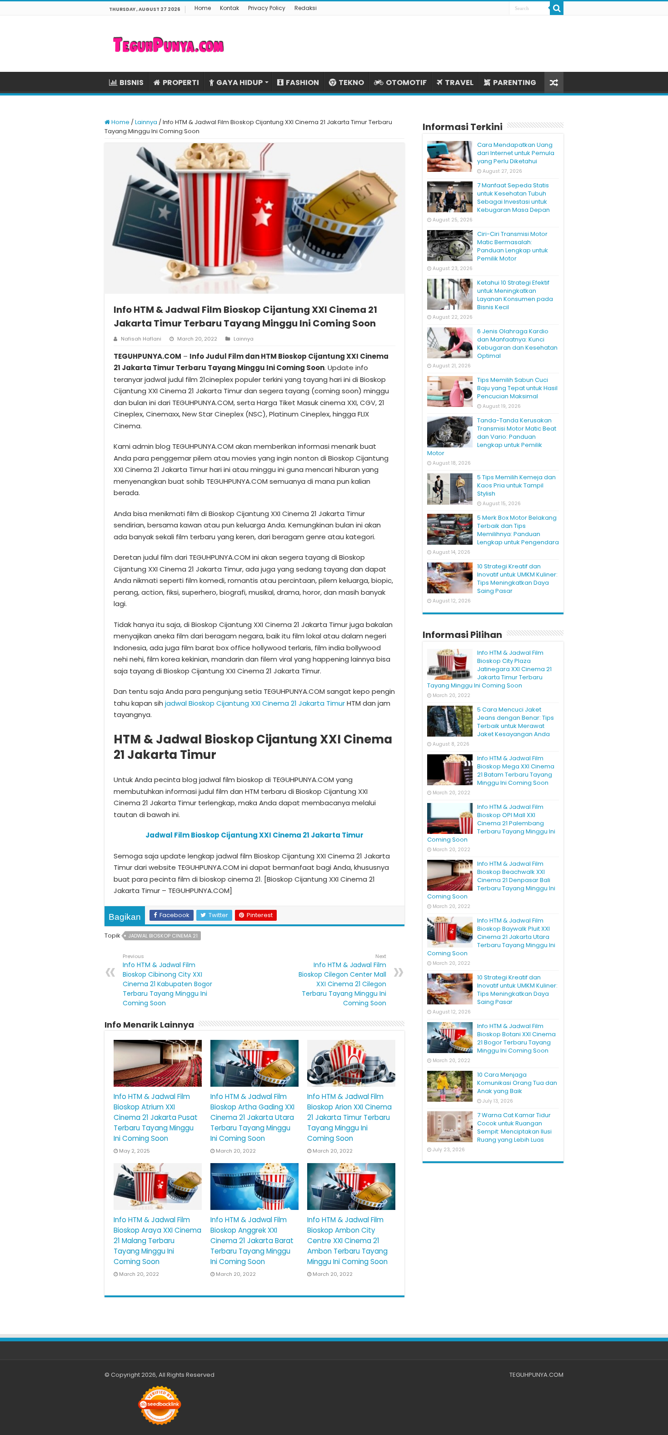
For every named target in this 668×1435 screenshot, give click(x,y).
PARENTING (514, 82)
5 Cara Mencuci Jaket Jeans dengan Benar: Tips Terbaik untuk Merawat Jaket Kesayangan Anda (515, 721)
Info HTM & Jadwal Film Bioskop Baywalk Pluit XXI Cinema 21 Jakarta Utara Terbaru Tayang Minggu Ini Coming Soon (491, 937)
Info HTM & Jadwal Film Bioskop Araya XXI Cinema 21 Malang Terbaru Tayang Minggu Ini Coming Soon (157, 1240)
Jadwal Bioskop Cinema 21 (163, 935)
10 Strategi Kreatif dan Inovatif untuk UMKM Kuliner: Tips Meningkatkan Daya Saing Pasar (517, 578)
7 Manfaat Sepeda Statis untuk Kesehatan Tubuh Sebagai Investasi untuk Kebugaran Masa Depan (513, 197)
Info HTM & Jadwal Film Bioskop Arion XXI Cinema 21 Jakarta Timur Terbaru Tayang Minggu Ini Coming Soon (349, 1117)
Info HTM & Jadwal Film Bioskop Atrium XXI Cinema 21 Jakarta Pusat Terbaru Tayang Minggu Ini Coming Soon (156, 1117)
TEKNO (351, 82)
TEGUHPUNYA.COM (536, 1374)
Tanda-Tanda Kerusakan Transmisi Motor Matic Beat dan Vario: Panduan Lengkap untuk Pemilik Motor (491, 436)
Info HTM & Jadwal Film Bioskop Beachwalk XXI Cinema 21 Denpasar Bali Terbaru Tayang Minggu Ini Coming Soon (491, 880)
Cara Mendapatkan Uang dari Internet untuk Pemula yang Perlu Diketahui (515, 153)
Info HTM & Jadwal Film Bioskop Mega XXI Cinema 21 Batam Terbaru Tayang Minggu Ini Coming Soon (515, 770)
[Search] (556, 8)
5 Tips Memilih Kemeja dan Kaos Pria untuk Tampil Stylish (516, 485)
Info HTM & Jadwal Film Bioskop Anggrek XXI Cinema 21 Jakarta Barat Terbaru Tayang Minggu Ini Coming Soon (252, 1240)
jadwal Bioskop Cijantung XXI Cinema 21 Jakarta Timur (255, 703)
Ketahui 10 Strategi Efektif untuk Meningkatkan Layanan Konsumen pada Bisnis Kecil (515, 294)
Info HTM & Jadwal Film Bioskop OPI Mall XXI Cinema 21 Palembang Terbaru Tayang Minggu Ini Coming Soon (491, 823)
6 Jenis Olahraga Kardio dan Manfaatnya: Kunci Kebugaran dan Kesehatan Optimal (517, 343)
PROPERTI (181, 82)
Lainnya (146, 122)
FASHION (302, 82)
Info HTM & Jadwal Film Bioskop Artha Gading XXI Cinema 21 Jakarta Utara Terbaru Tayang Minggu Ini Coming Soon (252, 1117)
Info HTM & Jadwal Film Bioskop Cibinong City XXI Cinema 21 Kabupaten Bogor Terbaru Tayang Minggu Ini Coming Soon (167, 980)
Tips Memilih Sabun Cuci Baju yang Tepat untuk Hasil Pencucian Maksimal (517, 388)
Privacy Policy (266, 8)
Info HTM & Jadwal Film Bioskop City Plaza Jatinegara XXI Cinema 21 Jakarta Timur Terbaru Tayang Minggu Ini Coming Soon (489, 669)
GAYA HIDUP (239, 82)
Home (202, 8)
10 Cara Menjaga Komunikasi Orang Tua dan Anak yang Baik (517, 1082)
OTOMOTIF (406, 82)
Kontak (229, 8)
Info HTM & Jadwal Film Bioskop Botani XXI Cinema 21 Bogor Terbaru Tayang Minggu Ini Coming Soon (516, 1038)
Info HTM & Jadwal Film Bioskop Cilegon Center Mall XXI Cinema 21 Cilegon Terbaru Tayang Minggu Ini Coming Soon (342, 980)
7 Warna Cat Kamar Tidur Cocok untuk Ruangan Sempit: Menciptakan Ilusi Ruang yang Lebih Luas (514, 1127)
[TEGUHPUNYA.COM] (168, 43)
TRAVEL (459, 82)
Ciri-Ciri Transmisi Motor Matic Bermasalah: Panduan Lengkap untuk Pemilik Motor (512, 246)
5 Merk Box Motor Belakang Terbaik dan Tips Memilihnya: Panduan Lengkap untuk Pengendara (518, 530)
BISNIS (132, 82)
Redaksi (305, 8)
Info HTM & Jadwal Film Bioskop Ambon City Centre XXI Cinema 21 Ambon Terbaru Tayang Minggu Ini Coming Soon (347, 1240)
